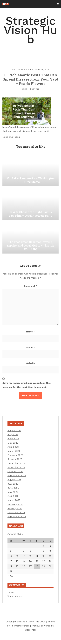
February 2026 (15, 455)
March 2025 (13, 500)
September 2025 (16, 475)
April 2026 (13, 447)
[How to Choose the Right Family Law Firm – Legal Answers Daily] (30, 203)
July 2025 (12, 483)
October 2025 (15, 471)
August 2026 (14, 430)
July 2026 (12, 434)
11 (17, 556)
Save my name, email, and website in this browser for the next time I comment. (26, 385)
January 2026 (14, 459)
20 (30, 561)
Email (30, 347)
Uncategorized (15, 596)
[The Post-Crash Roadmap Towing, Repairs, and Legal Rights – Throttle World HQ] (30, 237)
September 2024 (16, 516)
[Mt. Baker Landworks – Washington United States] (30, 170)
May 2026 (12, 442)
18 (17, 561)
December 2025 (16, 463)
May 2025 (12, 492)
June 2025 (13, 488)
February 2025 (15, 504)
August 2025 (14, 479)
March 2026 (13, 451)
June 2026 (13, 438)
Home (24, 89)
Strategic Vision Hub (30, 30)
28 (36, 566)
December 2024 (16, 512)
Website (30, 363)
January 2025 (14, 508)
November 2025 (16, 467)
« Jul (10, 575)
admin (26, 70)
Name (30, 331)
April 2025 (13, 496)
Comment (30, 286)
